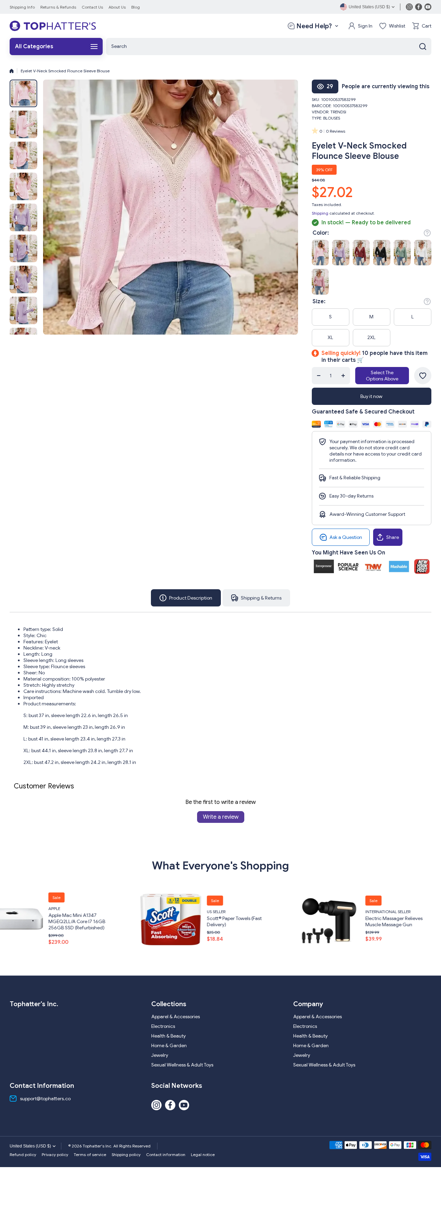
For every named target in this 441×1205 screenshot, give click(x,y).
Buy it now (371, 396)
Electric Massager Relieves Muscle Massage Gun (225, 921)
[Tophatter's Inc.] (53, 26)
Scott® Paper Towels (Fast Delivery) (65, 921)
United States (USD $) (30, 1146)
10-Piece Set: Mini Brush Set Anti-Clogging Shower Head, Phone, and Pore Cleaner (386, 921)
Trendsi (338, 111)
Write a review (220, 817)
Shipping (320, 213)
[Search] (422, 46)
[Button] (427, 232)
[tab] (256, 597)
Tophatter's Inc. (372, 908)
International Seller (219, 911)
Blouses (331, 118)
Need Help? (314, 26)
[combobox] (268, 46)
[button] (421, 25)
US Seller (47, 911)
